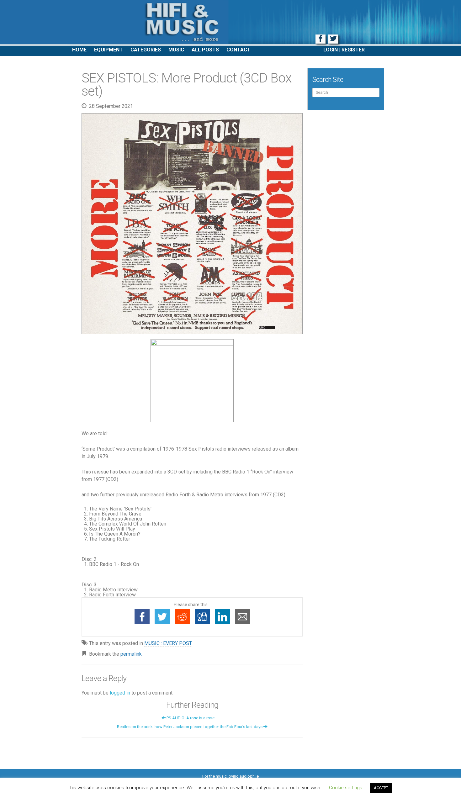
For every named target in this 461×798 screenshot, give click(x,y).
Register (353, 50)
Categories (145, 50)
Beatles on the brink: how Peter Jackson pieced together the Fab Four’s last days (190, 726)
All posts (205, 50)
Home (79, 50)
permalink (131, 654)
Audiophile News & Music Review (230, 23)
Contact (238, 50)
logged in (120, 693)
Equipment (108, 50)
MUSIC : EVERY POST (168, 643)
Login (330, 50)
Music (176, 50)
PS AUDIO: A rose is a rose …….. (194, 718)
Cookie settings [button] (345, 787)
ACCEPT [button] (381, 787)
